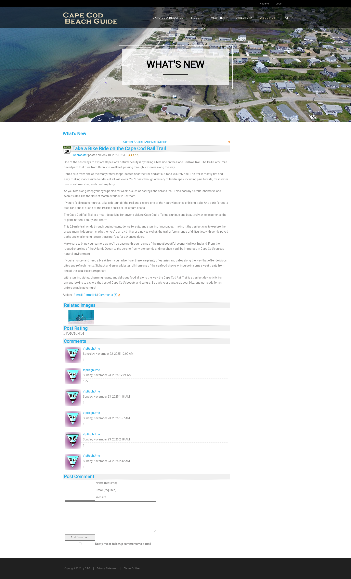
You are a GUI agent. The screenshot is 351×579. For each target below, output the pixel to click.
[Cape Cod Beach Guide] (90, 17)
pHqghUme (93, 348)
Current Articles (133, 141)
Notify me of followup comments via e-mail (123, 543)
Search (162, 141)
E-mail (78, 294)
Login (279, 3)
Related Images (79, 305)
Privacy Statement (107, 568)
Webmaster (80, 155)
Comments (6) (108, 294)
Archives (150, 141)
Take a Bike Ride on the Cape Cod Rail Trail (119, 148)
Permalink (90, 294)
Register (265, 3)
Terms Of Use (132, 568)
